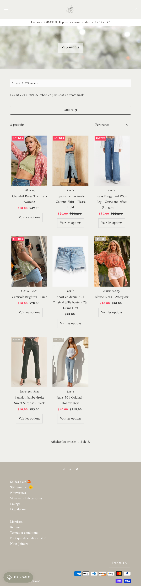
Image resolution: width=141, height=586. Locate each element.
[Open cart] (136, 9)
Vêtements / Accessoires (26, 499)
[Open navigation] (6, 9)
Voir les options (29, 217)
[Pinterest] (77, 469)
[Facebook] (64, 469)
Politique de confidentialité (28, 538)
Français (118, 563)
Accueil (16, 83)
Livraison (16, 522)
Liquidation (18, 510)
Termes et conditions (24, 533)
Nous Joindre (19, 544)
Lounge (15, 504)
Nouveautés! (18, 493)
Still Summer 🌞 (21, 488)
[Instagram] (70, 469)
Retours (15, 527)
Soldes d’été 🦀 (20, 482)
